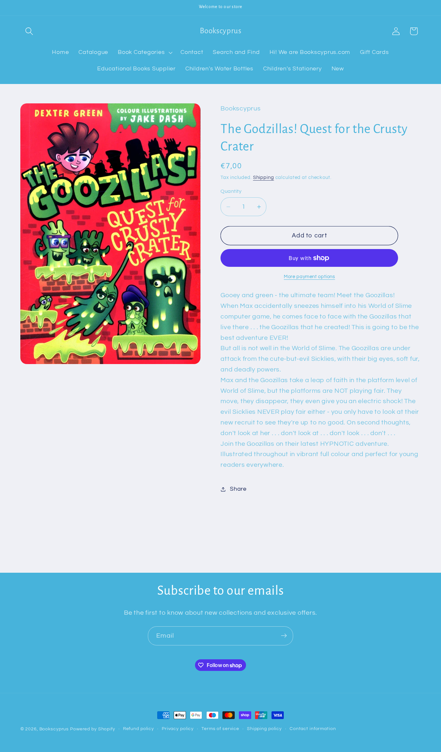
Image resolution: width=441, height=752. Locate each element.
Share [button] (238, 489)
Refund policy (138, 728)
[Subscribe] (284, 635)
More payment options (309, 276)
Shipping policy (264, 728)
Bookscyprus (54, 729)
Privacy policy (178, 728)
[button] (29, 31)
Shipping (263, 177)
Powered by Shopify (92, 729)
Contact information (313, 728)
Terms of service (220, 728)
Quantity (231, 191)
